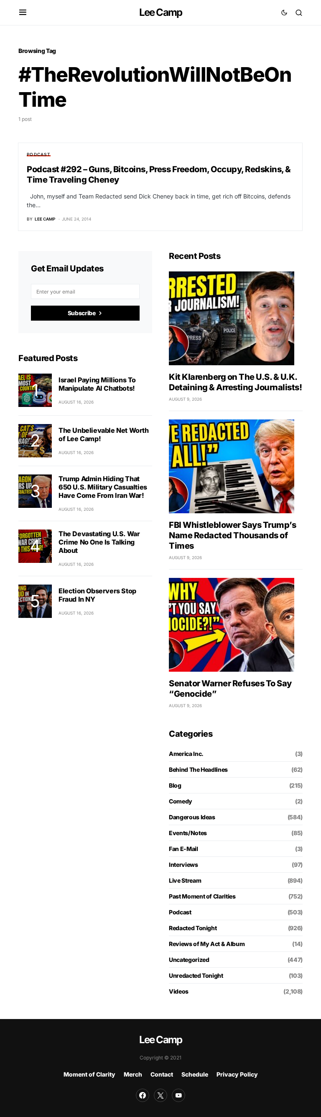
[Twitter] (160, 1095)
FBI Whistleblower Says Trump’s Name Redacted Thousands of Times (232, 535)
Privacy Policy (237, 1074)
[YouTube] (178, 1095)
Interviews (183, 864)
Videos (179, 991)
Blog (175, 785)
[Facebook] (142, 1095)
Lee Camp (160, 12)
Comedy (180, 801)
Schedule (194, 1074)
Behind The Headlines (198, 769)
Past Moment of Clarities (202, 896)
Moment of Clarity (89, 1074)
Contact (161, 1074)
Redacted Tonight (193, 927)
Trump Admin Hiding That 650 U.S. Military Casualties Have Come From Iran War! (103, 487)
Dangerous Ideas (192, 817)
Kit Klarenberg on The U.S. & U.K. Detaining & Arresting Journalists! (235, 382)
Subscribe (82, 312)
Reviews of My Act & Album (207, 943)
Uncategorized (189, 959)
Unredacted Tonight (196, 975)
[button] (22, 13)
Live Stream (185, 880)
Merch (133, 1074)
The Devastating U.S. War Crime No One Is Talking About (99, 542)
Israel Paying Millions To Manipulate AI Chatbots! (97, 384)
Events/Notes (188, 832)
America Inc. (186, 753)
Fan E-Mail (183, 848)
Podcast (39, 154)
